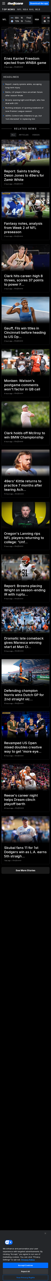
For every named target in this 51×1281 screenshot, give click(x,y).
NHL (31, 9)
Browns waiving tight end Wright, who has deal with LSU (25, 101)
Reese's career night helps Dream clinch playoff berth (21, 799)
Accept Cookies (25, 1265)
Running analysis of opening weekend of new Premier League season (24, 109)
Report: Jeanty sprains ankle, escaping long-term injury (23, 86)
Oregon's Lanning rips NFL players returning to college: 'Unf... (24, 537)
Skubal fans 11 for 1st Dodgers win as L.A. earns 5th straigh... (25, 852)
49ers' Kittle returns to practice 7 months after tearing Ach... (23, 485)
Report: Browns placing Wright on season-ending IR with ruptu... (24, 590)
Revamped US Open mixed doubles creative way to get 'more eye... (23, 747)
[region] (25, 1255)
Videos (36, 135)
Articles (24, 135)
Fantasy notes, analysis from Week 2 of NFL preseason (23, 227)
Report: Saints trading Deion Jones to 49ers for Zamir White (24, 175)
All (13, 135)
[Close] (45, 1233)
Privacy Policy (28, 1260)
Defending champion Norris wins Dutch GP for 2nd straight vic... (24, 695)
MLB (37, 9)
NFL (19, 9)
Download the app (39, 3)
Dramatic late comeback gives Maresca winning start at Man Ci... (24, 642)
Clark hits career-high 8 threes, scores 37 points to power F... (23, 280)
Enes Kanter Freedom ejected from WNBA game (25, 60)
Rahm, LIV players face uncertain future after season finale (24, 94)
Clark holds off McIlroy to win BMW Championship (24, 435)
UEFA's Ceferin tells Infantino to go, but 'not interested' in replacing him (23, 117)
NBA (25, 9)
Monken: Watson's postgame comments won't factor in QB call (22, 385)
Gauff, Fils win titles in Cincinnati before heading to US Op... (25, 332)
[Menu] (4, 3)
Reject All (25, 1271)
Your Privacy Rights (25, 1277)
